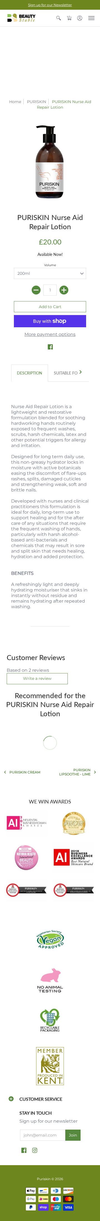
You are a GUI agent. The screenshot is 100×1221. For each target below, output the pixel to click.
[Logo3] (73, 857)
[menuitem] (58, 18)
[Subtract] (36, 290)
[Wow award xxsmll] (73, 823)
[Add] (63, 290)
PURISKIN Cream (24, 772)
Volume (50, 265)
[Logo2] (26, 890)
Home (15, 101)
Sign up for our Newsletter (50, 5)
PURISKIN (36, 101)
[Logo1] (73, 890)
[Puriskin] (21, 18)
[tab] (29, 373)
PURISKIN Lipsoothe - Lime (75, 772)
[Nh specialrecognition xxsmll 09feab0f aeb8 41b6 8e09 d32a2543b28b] (26, 857)
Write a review (37, 678)
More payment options (50, 334)
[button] (58, 18)
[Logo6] (26, 823)
